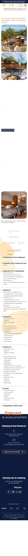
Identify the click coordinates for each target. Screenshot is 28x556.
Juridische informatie (19, 517)
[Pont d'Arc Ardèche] (14, 534)
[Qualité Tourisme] (14, 542)
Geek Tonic (9, 517)
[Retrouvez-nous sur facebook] (9, 5)
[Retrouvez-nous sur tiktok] (17, 492)
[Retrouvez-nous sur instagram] (12, 5)
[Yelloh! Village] (14, 550)
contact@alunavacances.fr (14, 444)
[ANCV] (14, 526)
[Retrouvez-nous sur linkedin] (20, 492)
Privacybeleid (14, 518)
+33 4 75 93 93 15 (14, 443)
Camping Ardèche (9, 8)
